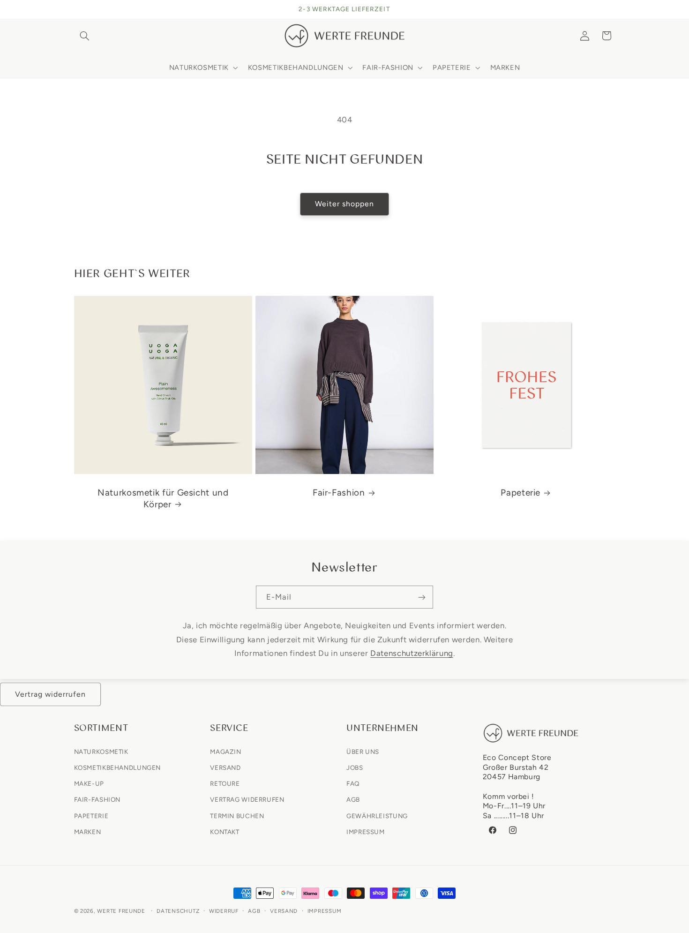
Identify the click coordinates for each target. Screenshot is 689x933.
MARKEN (87, 831)
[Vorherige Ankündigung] (77, 9)
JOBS (354, 767)
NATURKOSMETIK (101, 751)
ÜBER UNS (362, 751)
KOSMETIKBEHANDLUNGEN (117, 767)
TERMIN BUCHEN (237, 815)
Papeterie (520, 492)
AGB (353, 799)
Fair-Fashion (339, 492)
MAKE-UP (89, 783)
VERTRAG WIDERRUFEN (247, 799)
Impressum (324, 911)
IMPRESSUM (365, 831)
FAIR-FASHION (97, 799)
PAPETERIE (91, 815)
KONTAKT (224, 831)
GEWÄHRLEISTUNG (377, 815)
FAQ (352, 783)
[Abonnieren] (422, 597)
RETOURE (225, 783)
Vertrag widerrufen (50, 694)
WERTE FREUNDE (121, 911)
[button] (85, 35)
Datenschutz (178, 911)
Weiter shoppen (344, 203)
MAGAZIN (225, 751)
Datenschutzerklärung (411, 653)
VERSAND (225, 767)
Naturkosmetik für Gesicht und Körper (162, 498)
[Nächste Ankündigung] (612, 9)
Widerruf (224, 911)
